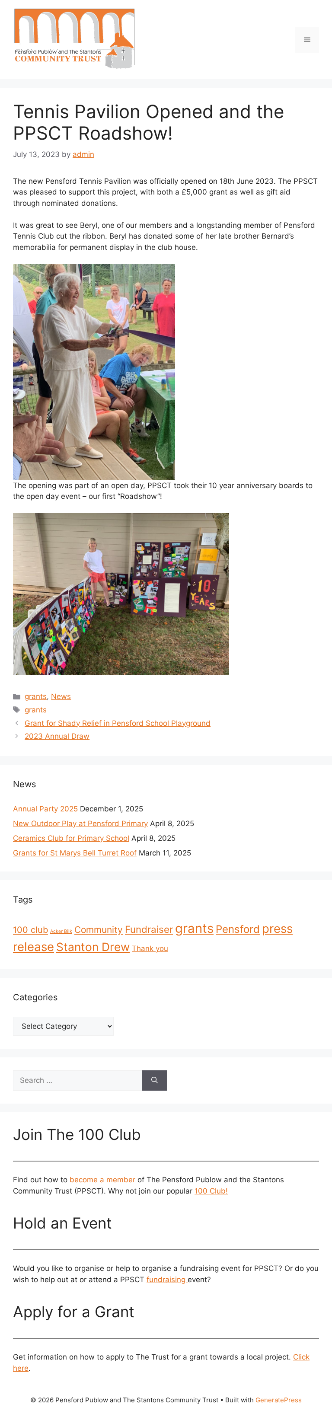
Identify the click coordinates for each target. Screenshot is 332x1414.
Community (98, 929)
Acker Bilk (61, 931)
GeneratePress (278, 1400)
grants (36, 696)
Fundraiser (149, 929)
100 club (30, 930)
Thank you (150, 948)
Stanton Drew (93, 947)
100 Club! (211, 1191)
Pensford (238, 929)
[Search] (154, 1080)
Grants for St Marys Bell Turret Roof (75, 853)
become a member (102, 1179)
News (61, 696)
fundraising (167, 1279)
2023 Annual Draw (57, 736)
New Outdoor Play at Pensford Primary (80, 823)
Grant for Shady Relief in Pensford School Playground (118, 723)
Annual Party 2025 (45, 808)
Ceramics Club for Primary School (71, 838)
